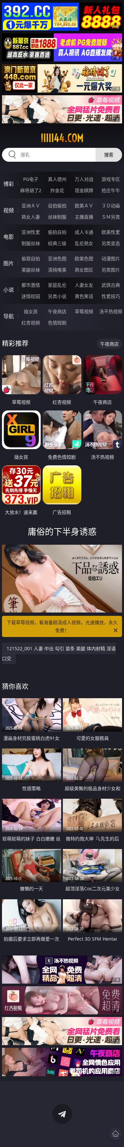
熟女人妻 (30, 217)
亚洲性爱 (30, 232)
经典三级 (57, 243)
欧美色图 (84, 258)
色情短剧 (57, 322)
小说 (8, 289)
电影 (8, 236)
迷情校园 (30, 296)
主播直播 (84, 217)
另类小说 (57, 296)
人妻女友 (84, 285)
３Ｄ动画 (111, 205)
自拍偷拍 (57, 205)
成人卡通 (84, 232)
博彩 (8, 184)
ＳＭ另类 (111, 217)
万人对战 (84, 179)
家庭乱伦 (57, 285)
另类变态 (111, 243)
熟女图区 (84, 270)
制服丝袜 (30, 243)
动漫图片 (111, 258)
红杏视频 (30, 322)
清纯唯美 (57, 270)
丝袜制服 (57, 217)
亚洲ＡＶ (30, 205)
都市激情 (30, 285)
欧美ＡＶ (84, 205)
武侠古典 (111, 285)
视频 (8, 210)
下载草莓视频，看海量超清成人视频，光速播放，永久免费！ (62, 626)
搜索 (108, 154)
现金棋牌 (84, 190)
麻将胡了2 (30, 190)
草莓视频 (84, 311)
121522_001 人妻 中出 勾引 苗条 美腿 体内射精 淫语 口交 (59, 653)
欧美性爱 (111, 232)
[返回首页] (115, 1133)
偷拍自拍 (57, 232)
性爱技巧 (111, 296)
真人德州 (57, 179)
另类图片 (111, 270)
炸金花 (57, 190)
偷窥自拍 (30, 258)
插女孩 (31, 311)
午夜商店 (57, 311)
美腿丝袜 (30, 270)
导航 (8, 316)
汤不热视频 (110, 311)
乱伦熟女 (84, 243)
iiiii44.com (62, 138)
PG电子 (30, 179)
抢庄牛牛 (111, 190)
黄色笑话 (84, 296)
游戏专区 (111, 179)
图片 (8, 263)
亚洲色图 (57, 258)
